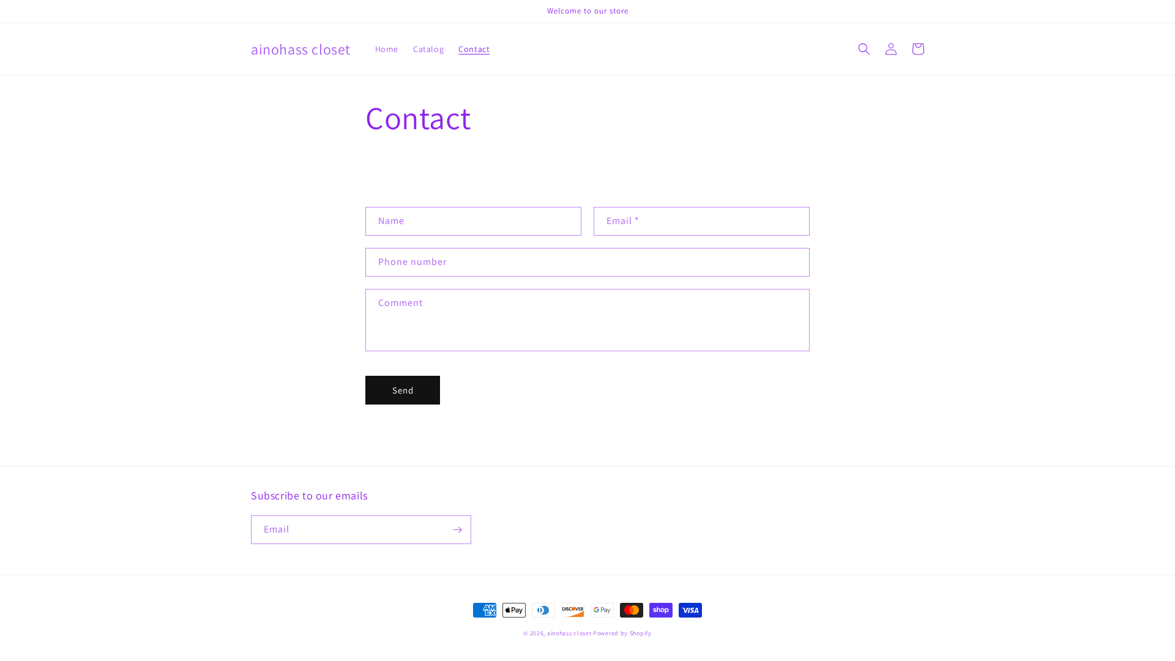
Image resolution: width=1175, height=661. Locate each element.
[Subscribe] (457, 529)
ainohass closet (569, 633)
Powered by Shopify (622, 633)
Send (403, 390)
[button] (864, 48)
